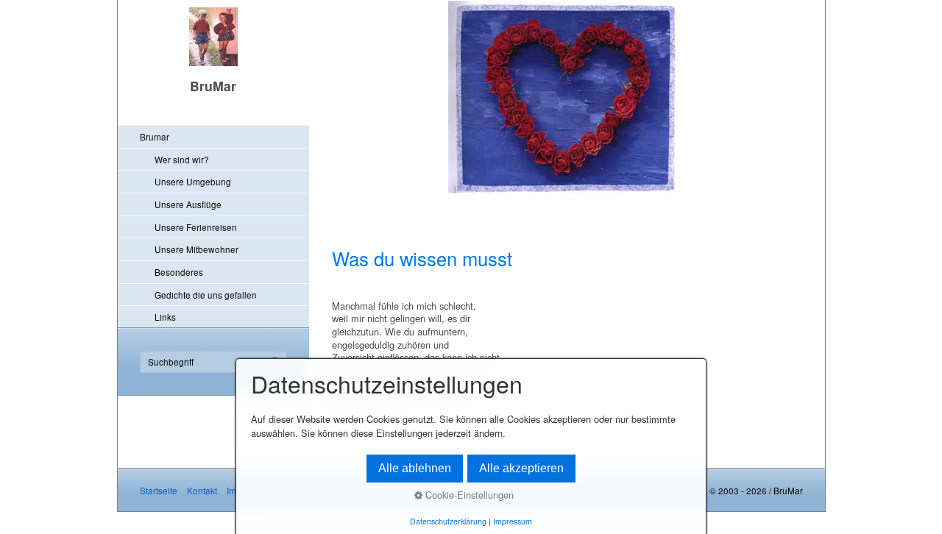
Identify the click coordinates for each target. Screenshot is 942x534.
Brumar (154, 136)
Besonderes (179, 272)
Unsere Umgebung (193, 181)
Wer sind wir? (182, 159)
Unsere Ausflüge (188, 204)
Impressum (512, 521)
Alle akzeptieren (521, 468)
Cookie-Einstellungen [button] (468, 495)
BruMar (213, 85)
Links (165, 316)
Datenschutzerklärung (448, 521)
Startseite (158, 490)
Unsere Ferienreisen (196, 227)
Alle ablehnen (414, 468)
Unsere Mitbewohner (196, 249)
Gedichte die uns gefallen (206, 294)
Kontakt (202, 490)
